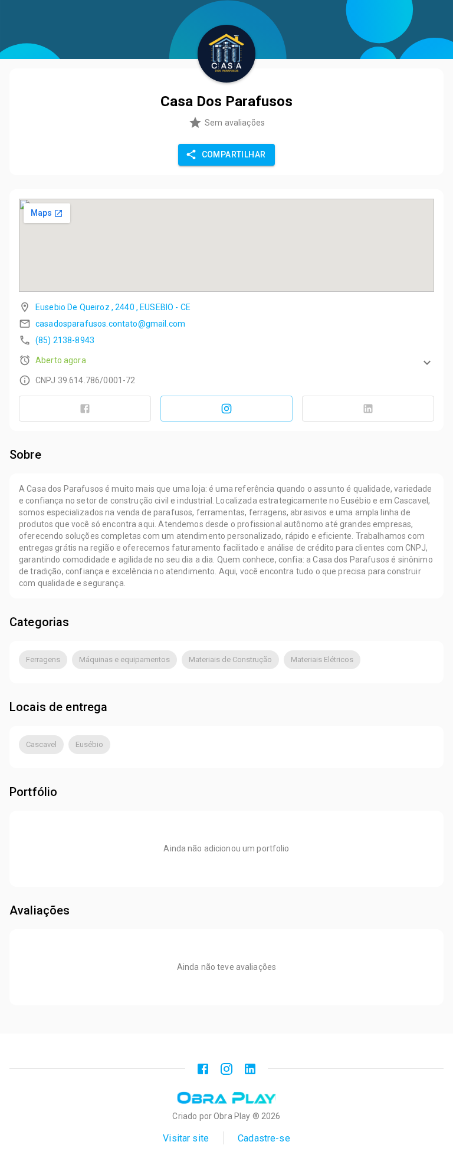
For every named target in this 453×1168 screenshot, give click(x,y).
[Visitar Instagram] (226, 409)
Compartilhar (234, 154)
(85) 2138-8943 (64, 340)
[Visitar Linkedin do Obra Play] (250, 1069)
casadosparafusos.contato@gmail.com (110, 323)
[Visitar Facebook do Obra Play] (203, 1069)
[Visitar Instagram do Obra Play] (226, 1069)
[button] (226, 360)
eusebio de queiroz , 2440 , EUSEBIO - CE (113, 307)
